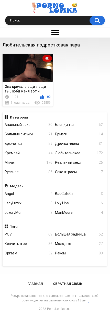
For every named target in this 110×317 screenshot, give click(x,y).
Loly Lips (79, 203)
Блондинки (79, 125)
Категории (19, 117)
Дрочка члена (79, 144)
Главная (35, 284)
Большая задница (79, 234)
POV (28, 234)
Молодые (79, 244)
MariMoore (79, 212)
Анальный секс (28, 125)
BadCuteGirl (79, 194)
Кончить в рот (28, 244)
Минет (28, 162)
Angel (28, 194)
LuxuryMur (28, 212)
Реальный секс (79, 162)
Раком (79, 253)
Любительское (79, 153)
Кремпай (28, 153)
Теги (14, 227)
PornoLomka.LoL (58, 309)
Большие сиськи (28, 134)
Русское (28, 172)
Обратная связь (67, 284)
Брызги (79, 134)
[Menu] (55, 33)
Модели (17, 186)
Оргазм (28, 253)
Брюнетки (28, 144)
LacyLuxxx (28, 203)
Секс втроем (79, 172)
